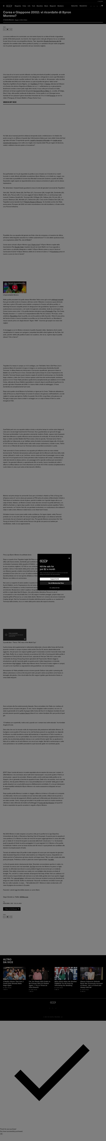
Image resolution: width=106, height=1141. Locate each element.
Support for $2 (54, 579)
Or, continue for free (55, 587)
